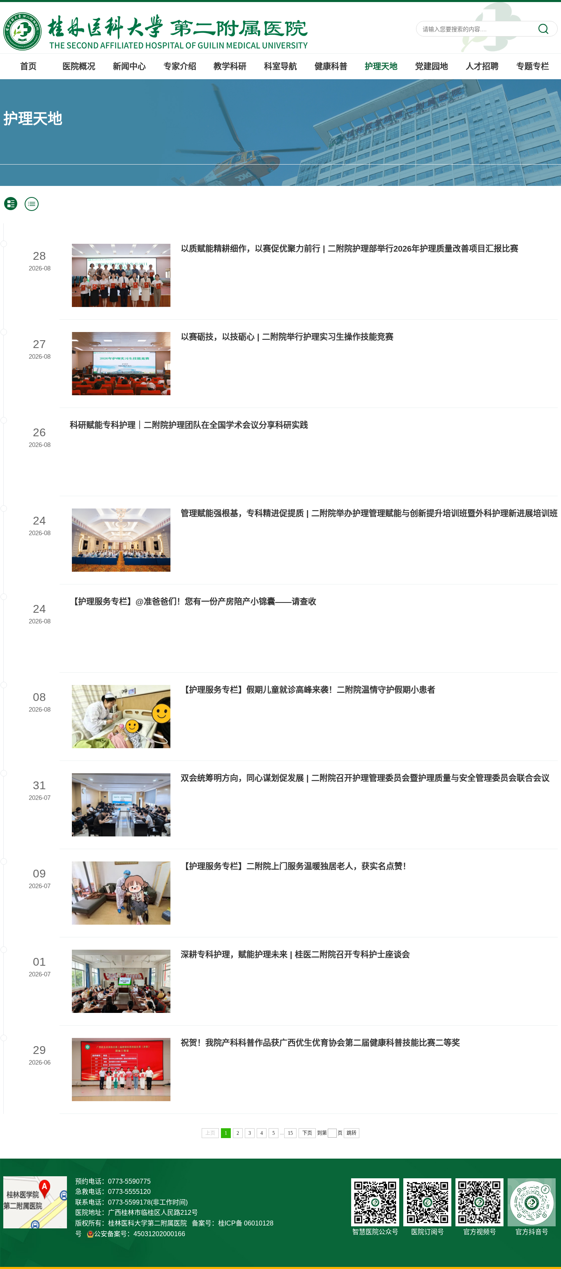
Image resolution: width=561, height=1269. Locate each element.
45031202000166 (159, 1233)
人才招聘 (482, 66)
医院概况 (78, 66)
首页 (28, 66)
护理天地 (381, 66)
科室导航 (280, 66)
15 (290, 1133)
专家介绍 (179, 66)
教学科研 (230, 66)
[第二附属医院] (155, 30)
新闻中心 (129, 66)
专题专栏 (532, 66)
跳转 (351, 1133)
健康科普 (331, 66)
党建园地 (431, 66)
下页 (307, 1133)
